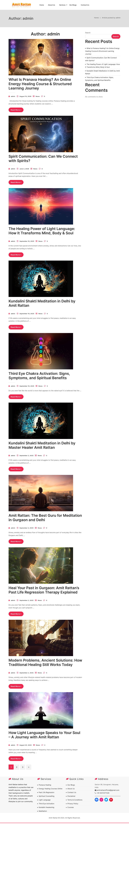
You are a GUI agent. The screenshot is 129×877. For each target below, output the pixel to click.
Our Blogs (73, 5)
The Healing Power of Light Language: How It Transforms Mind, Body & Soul (42, 230)
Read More (16, 110)
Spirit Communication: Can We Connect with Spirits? (43, 158)
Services (62, 5)
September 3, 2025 (26, 455)
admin (13, 96)
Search (87, 33)
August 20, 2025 (26, 745)
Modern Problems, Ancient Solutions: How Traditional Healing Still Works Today (45, 662)
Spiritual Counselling (46, 796)
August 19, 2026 (25, 96)
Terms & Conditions (74, 800)
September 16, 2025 (27, 241)
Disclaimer (71, 796)
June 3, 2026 (24, 169)
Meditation (43, 811)
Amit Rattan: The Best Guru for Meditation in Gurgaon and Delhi (45, 517)
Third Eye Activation (46, 804)
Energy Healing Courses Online (50, 789)
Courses (70, 807)
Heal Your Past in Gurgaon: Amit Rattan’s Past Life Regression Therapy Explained (44, 590)
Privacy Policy (72, 804)
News (38, 96)
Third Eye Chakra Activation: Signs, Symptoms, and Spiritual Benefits (39, 375)
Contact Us (85, 5)
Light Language (44, 800)
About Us (51, 5)
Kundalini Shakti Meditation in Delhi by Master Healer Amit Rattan (42, 445)
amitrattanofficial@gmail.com (108, 790)
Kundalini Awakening (46, 807)
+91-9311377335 (103, 793)
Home (41, 5)
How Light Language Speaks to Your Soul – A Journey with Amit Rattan (44, 734)
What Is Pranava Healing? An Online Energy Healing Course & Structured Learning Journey (40, 83)
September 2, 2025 (26, 600)
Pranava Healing (45, 785)
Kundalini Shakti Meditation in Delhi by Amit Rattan (42, 303)
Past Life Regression (46, 792)
